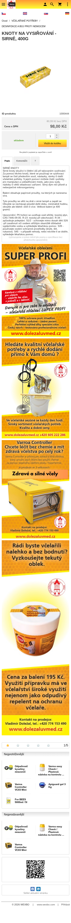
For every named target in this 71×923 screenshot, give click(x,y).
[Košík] (59, 4)
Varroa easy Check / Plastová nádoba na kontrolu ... (51, 770)
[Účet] (45, 4)
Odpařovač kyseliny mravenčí (21, 769)
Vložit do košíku (52, 143)
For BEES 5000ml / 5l (21, 801)
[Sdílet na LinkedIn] (38, 889)
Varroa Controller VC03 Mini (21, 787)
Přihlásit (65, 904)
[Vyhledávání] (52, 4)
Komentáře (21, 161)
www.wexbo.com (46, 904)
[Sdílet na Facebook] (33, 889)
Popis (7, 161)
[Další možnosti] (67, 4)
